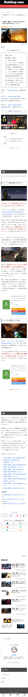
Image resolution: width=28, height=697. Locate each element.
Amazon (15, 309)
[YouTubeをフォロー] (7, 526)
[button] (24, 515)
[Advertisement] (14, 158)
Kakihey (14, 655)
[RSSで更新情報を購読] (20, 530)
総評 (5, 143)
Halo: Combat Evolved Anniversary (11, 211)
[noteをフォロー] (20, 526)
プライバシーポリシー (14, 692)
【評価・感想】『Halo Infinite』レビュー (14, 488)
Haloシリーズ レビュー (14, 111)
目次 (12, 133)
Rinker (17, 304)
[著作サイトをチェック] (7, 523)
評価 (5, 136)
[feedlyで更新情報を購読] (7, 530)
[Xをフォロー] (20, 523)
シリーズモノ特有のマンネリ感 (13, 141)
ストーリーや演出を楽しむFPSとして (15, 138)
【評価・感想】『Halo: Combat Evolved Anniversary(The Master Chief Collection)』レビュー (14, 460)
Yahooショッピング (17, 313)
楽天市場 (15, 311)
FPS (3, 47)
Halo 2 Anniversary (12, 90)
